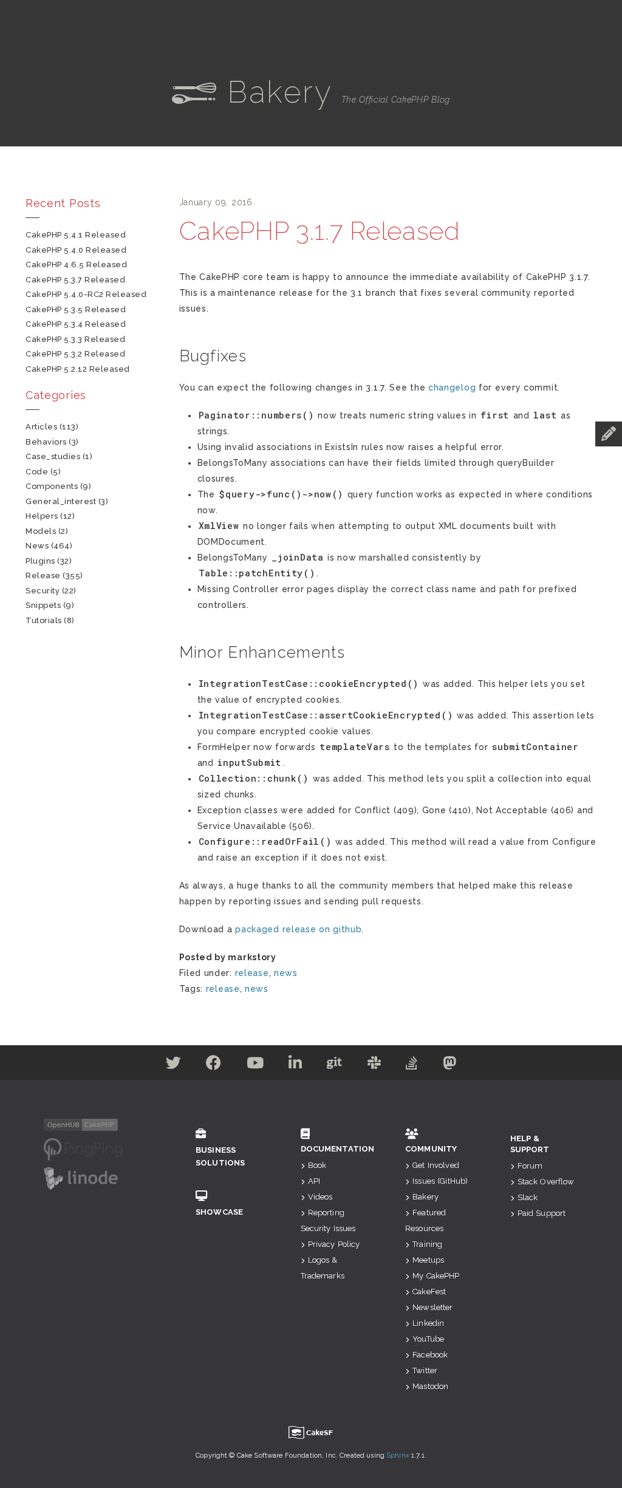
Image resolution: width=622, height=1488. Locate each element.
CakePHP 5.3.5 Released (76, 309)
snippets (43, 605)
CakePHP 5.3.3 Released (75, 339)
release (252, 973)
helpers (42, 515)
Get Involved (435, 1165)
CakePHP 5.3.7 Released (75, 279)
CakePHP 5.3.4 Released (76, 324)
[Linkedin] (295, 1065)
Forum (530, 1165)
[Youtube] (255, 1065)
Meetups (428, 1259)
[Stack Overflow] (412, 1065)
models (41, 531)
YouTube (428, 1338)
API (314, 1181)
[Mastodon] (450, 1065)
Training (427, 1244)
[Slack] (374, 1065)
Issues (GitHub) (440, 1181)
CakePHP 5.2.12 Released (78, 369)
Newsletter (432, 1307)
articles (41, 426)
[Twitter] (174, 1065)
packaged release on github (298, 929)
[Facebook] (214, 1065)
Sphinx (397, 1455)
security (43, 590)
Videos (320, 1196)
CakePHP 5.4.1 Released (76, 234)
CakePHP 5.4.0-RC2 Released (86, 294)
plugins (40, 560)
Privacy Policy (334, 1244)
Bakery (425, 1196)
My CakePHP (435, 1275)
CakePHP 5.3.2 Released (75, 353)
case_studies (53, 456)
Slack (528, 1197)
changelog (452, 387)
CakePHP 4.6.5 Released (76, 264)
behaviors (46, 441)
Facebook (430, 1354)
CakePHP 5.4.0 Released (76, 249)
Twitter (424, 1370)
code (37, 471)
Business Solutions (220, 1156)
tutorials (44, 620)
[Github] (335, 1065)
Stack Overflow (546, 1181)
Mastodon (430, 1386)
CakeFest (429, 1291)
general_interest (61, 501)
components (52, 486)
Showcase (219, 1212)
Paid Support (542, 1213)
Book (317, 1165)
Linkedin (428, 1323)
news (286, 973)
